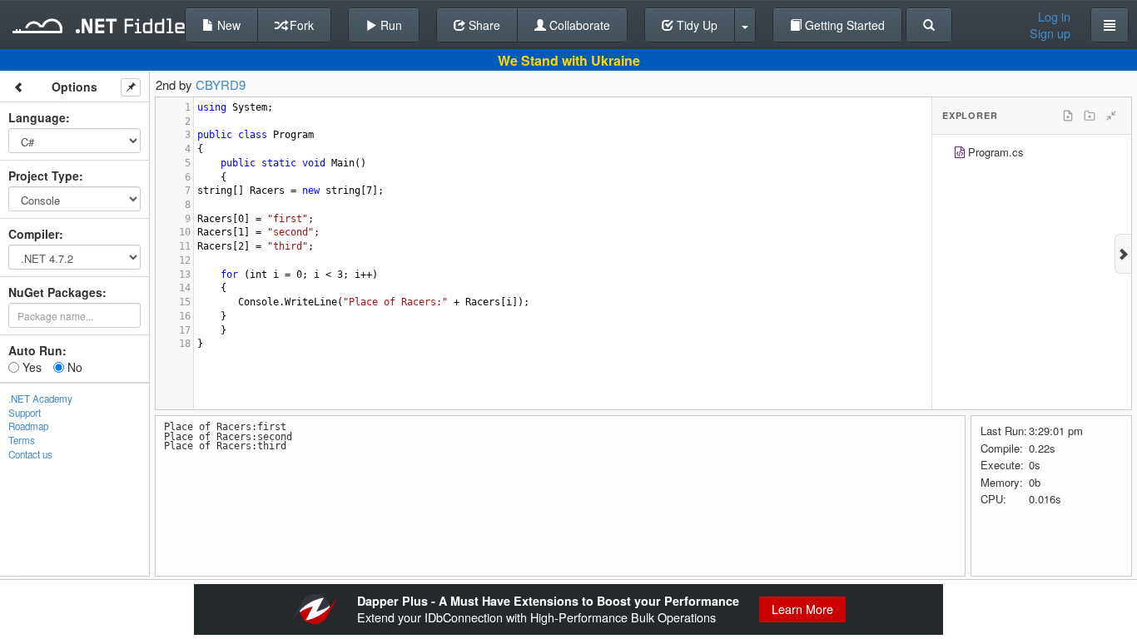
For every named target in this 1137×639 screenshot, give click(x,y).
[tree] (1031, 154)
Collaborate (578, 25)
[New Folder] (1090, 116)
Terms (21, 440)
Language (37, 117)
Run (389, 25)
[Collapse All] (1111, 116)
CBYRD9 (221, 84)
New (227, 25)
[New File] (1068, 116)
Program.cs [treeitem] (996, 152)
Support (24, 412)
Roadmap (28, 426)
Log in (1054, 16)
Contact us (30, 454)
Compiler (33, 233)
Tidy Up (695, 25)
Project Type (43, 175)
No (73, 367)
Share (482, 25)
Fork (300, 25)
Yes (30, 367)
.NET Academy (40, 398)
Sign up (1050, 33)
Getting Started (843, 25)
